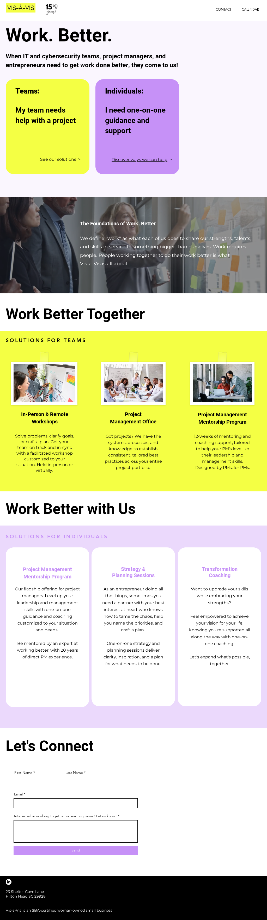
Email (18, 794)
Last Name (74, 772)
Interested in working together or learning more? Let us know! (65, 816)
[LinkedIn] (8, 882)
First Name (23, 772)
